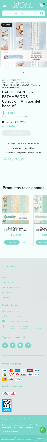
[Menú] (5, 5)
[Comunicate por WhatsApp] (43, 430)
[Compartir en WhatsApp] (5, 159)
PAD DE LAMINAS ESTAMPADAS (16, 82)
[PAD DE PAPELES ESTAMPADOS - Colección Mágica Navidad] (24, 242)
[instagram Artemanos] (5, 345)
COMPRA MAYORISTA (11, 287)
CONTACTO (7, 297)
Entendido (40, 439)
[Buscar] (42, 13)
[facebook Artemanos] (13, 345)
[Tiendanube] (10, 432)
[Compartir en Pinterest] (22, 160)
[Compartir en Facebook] (10, 160)
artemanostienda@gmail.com (19, 321)
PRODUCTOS (7, 282)
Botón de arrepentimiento (23, 427)
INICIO (4, 277)
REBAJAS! (6, 272)
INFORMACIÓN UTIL (10, 292)
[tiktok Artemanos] (28, 345)
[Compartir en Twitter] (16, 160)
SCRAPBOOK (14, 80)
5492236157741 (12, 311)
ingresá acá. (7, 427)
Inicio (4, 80)
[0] (41, 6)
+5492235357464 (13, 316)
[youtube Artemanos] (20, 345)
